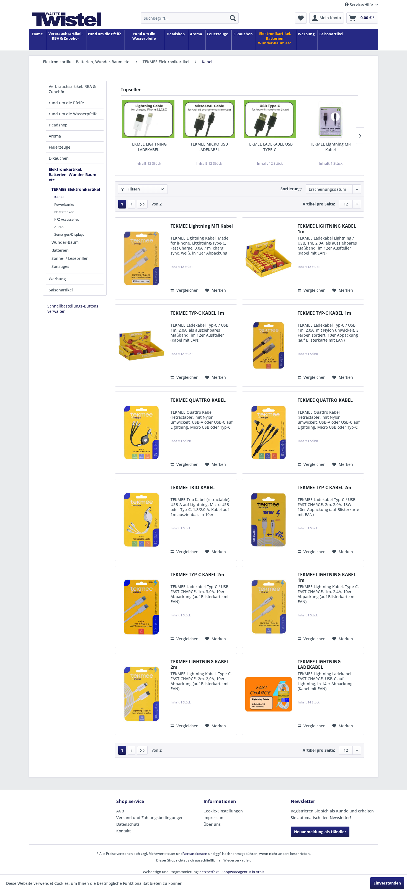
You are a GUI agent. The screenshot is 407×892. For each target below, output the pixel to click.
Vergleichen (187, 290)
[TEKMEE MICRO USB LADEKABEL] (209, 119)
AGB (120, 811)
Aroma (55, 136)
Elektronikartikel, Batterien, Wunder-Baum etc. (72, 174)
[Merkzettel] (301, 18)
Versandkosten (195, 853)
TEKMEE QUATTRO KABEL (198, 400)
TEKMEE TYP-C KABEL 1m (197, 313)
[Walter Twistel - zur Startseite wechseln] (66, 19)
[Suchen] (233, 18)
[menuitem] (190, 18)
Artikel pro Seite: (319, 204)
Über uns (212, 824)
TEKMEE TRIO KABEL (193, 488)
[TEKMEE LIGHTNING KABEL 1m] (268, 258)
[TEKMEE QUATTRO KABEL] (141, 432)
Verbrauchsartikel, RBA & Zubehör (72, 89)
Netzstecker (64, 212)
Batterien (60, 250)
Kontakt (123, 830)
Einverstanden (387, 883)
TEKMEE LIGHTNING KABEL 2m (200, 664)
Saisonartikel (61, 290)
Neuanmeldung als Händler (320, 831)
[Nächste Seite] (131, 204)
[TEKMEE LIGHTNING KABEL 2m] (141, 694)
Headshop (58, 125)
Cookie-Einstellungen (223, 811)
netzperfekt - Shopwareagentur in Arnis (231, 871)
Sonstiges (60, 266)
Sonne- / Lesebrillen (70, 258)
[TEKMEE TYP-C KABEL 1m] (141, 345)
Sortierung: (291, 188)
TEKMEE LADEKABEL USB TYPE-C (270, 146)
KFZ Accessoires (66, 219)
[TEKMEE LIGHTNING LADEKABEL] (148, 119)
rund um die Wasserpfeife (73, 113)
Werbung (57, 278)
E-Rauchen (59, 158)
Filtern (133, 189)
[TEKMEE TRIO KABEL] (141, 520)
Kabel (59, 197)
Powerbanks (64, 204)
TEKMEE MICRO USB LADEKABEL (209, 146)
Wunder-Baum (65, 242)
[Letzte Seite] (142, 204)
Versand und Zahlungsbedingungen (150, 817)
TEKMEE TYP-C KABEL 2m (324, 488)
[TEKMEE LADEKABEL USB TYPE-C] (270, 119)
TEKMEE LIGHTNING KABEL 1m (327, 228)
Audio (58, 227)
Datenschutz (128, 824)
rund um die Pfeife (66, 102)
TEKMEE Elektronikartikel (75, 189)
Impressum (214, 817)
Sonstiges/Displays (69, 234)
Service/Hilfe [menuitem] (361, 4)
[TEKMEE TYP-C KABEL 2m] (268, 520)
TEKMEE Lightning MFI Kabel (330, 146)
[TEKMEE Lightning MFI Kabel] (331, 119)
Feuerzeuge (59, 147)
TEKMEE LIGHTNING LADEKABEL (148, 146)
